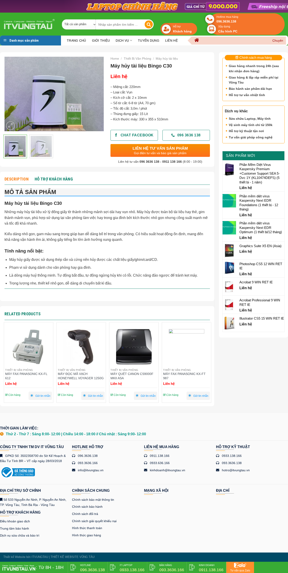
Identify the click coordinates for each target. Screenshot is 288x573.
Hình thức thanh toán (87, 528)
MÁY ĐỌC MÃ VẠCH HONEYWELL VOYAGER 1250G (28, 376)
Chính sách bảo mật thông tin (93, 499)
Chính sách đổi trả (85, 514)
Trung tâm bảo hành (14, 528)
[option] (144, 6)
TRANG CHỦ (76, 40)
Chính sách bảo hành (87, 506)
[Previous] (12, 93)
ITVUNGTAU (40, 557)
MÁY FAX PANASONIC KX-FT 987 (131, 376)
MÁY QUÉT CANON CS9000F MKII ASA (79, 376)
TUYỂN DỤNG (148, 40)
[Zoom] (10, 125)
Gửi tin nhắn (42, 395)
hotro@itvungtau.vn (236, 470)
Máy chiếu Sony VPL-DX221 (183, 374)
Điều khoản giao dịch (15, 521)
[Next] (96, 93)
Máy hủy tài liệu (167, 58)
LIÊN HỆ (171, 40)
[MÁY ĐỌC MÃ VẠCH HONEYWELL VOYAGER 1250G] (28, 346)
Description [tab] (16, 179)
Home (114, 58)
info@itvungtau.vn (91, 470)
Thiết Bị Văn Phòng (137, 58)
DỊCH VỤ (122, 40)
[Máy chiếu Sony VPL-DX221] (186, 346)
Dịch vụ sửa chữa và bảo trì (19, 535)
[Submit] (149, 24)
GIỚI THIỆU (101, 40)
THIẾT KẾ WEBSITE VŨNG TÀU (72, 557)
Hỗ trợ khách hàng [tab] (54, 179)
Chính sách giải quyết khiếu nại (94, 521)
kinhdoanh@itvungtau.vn (167, 470)
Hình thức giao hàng (86, 535)
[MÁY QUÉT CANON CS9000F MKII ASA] (81, 346)
